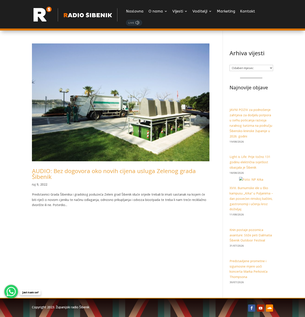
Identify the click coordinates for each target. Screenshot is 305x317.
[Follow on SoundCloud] (269, 308)
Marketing (226, 11)
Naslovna (135, 11)
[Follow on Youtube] (260, 308)
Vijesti (177, 11)
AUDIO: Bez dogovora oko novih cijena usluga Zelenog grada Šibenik (114, 174)
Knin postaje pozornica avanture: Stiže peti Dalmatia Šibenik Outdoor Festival (251, 235)
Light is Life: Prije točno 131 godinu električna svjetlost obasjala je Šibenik (250, 162)
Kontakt (247, 11)
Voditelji (199, 11)
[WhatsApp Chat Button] (11, 291)
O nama (155, 11)
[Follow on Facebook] (251, 308)
